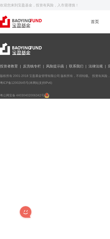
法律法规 (96, 66)
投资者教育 (9, 66)
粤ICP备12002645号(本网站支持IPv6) (26, 83)
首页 (95, 21)
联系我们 (76, 66)
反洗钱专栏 (32, 66)
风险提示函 (55, 66)
